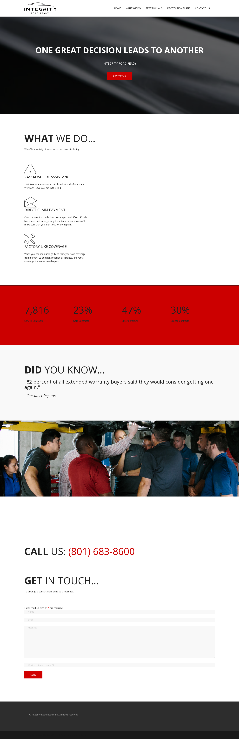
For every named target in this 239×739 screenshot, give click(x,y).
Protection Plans (178, 8)
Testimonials (154, 8)
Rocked (72, 735)
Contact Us (202, 8)
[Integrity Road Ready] (40, 8)
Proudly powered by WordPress (42, 735)
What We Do (133, 8)
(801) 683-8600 (101, 551)
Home (117, 8)
